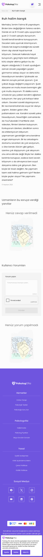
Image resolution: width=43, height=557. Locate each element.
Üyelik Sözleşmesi (21, 456)
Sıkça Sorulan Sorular (21, 438)
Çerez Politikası (21, 465)
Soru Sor (5, 11)
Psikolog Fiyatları (21, 433)
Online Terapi (21, 400)
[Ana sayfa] (10, 4)
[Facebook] (11, 490)
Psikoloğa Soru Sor (21, 410)
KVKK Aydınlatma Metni (21, 461)
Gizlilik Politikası (21, 470)
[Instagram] (32, 490)
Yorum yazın (10, 276)
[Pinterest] (32, 499)
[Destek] (32, 4)
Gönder (21, 310)
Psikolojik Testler (21, 405)
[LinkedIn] (21, 499)
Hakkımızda (21, 428)
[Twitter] (21, 490)
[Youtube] (11, 499)
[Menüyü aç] (39, 4)
